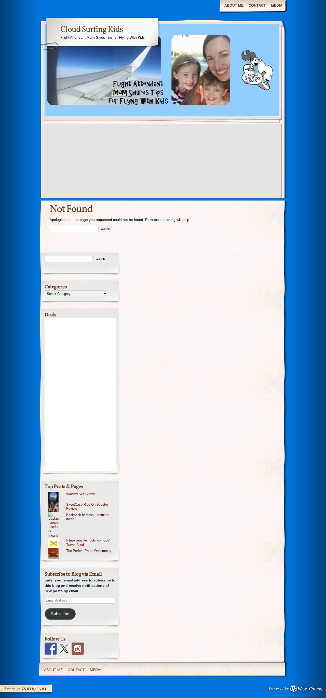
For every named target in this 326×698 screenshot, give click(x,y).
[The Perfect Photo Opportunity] (82, 548)
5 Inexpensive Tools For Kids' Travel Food (88, 542)
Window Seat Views (81, 494)
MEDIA (276, 5)
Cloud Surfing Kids (91, 29)
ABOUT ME (233, 5)
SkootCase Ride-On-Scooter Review (87, 507)
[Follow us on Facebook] (51, 649)
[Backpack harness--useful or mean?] (82, 512)
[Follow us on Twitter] (64, 649)
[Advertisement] (163, 162)
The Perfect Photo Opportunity (88, 551)
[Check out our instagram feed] (78, 649)
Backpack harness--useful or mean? (87, 517)
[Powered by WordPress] (297, 689)
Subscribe (60, 614)
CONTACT (257, 5)
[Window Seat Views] (82, 491)
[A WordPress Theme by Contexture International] (33, 689)
